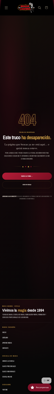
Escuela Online (7, 377)
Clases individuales (8, 372)
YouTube (5, 390)
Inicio (4, 332)
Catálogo (5, 338)
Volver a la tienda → (27, 176)
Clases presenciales (9, 366)
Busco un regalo (27, 184)
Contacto (5, 348)
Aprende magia (7, 343)
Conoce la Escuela (8, 361)
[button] (6, 7)
